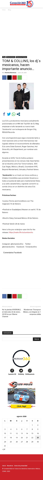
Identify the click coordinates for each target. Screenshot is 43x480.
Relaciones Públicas (21, 57)
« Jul (3, 449)
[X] (9, 77)
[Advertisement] (21, 33)
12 (17, 433)
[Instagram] (6, 475)
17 (5, 438)
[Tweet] (9, 114)
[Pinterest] (14, 77)
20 (22, 438)
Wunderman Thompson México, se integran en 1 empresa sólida (32, 312)
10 (5, 433)
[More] (24, 77)
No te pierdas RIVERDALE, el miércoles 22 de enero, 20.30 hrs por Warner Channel (11, 313)
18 (11, 438)
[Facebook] (4, 77)
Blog (9, 10)
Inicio (4, 10)
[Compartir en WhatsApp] (14, 114)
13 (22, 433)
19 (17, 438)
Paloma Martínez (10, 72)
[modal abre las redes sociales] (18, 114)
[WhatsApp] (19, 77)
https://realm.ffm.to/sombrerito (21, 232)
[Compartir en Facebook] (4, 114)
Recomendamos (11, 57)
